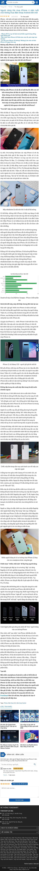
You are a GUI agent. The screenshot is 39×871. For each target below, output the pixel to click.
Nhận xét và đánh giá (7, 780)
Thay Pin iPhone (33, 842)
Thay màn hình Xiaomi (20, 857)
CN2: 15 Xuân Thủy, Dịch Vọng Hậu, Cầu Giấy (14, 817)
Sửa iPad (2, 849)
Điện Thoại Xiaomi (27, 838)
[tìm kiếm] (33, 2)
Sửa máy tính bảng (33, 847)
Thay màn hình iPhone (10, 842)
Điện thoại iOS (12, 703)
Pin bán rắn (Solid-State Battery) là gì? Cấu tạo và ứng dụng (8, 726)
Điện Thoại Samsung (10, 839)
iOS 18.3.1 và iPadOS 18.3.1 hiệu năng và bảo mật (29, 745)
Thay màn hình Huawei (19, 859)
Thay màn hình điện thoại (7, 841)
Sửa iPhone (14, 846)
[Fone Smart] (2, 2)
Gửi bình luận (19, 800)
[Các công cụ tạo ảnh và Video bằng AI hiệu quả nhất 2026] (29, 716)
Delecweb (36, 863)
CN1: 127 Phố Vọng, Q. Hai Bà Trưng (12, 813)
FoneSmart (4, 695)
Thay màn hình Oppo (32, 857)
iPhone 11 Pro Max (5, 846)
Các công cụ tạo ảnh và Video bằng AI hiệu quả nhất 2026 (29, 726)
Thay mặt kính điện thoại (21, 841)
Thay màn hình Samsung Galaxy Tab (18, 851)
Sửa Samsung (22, 846)
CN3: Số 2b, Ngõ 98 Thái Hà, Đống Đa (12, 822)
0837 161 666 (5, 819)
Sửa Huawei (24, 847)
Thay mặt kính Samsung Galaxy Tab (13, 852)
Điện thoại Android (21, 703)
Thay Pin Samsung (33, 844)
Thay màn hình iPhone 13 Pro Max (23, 854)
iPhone (6, 703)
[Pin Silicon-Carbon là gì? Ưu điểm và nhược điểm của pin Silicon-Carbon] (9, 736)
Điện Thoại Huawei (22, 839)
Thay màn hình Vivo (31, 859)
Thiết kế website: (28, 863)
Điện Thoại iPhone (17, 838)
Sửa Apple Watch (21, 849)
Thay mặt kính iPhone (22, 842)
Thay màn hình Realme (6, 859)
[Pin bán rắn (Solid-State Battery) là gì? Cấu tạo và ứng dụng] (9, 716)
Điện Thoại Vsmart (32, 839)
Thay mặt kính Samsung (20, 844)
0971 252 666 (5, 815)
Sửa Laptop (30, 849)
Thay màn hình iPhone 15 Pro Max (23, 856)
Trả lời (5, 775)
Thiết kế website (8, 847)
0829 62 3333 (5, 823)
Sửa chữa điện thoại (5, 838)
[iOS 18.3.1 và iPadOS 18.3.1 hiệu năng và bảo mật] (29, 736)
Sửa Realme (16, 847)
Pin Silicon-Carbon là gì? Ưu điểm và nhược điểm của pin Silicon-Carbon (9, 746)
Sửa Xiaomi (29, 846)
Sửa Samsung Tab (11, 849)
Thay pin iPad (27, 852)
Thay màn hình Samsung (7, 844)
